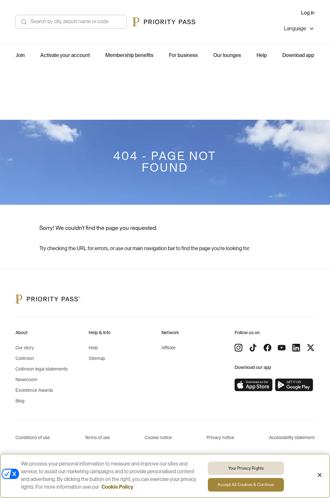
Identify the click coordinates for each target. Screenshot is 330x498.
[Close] (320, 475)
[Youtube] (282, 348)
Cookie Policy (117, 487)
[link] (254, 385)
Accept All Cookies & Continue (246, 485)
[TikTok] (253, 348)
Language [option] (295, 28)
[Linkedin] (296, 348)
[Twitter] (311, 348)
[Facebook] (267, 348)
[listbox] (299, 29)
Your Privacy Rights (246, 468)
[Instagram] (238, 348)
